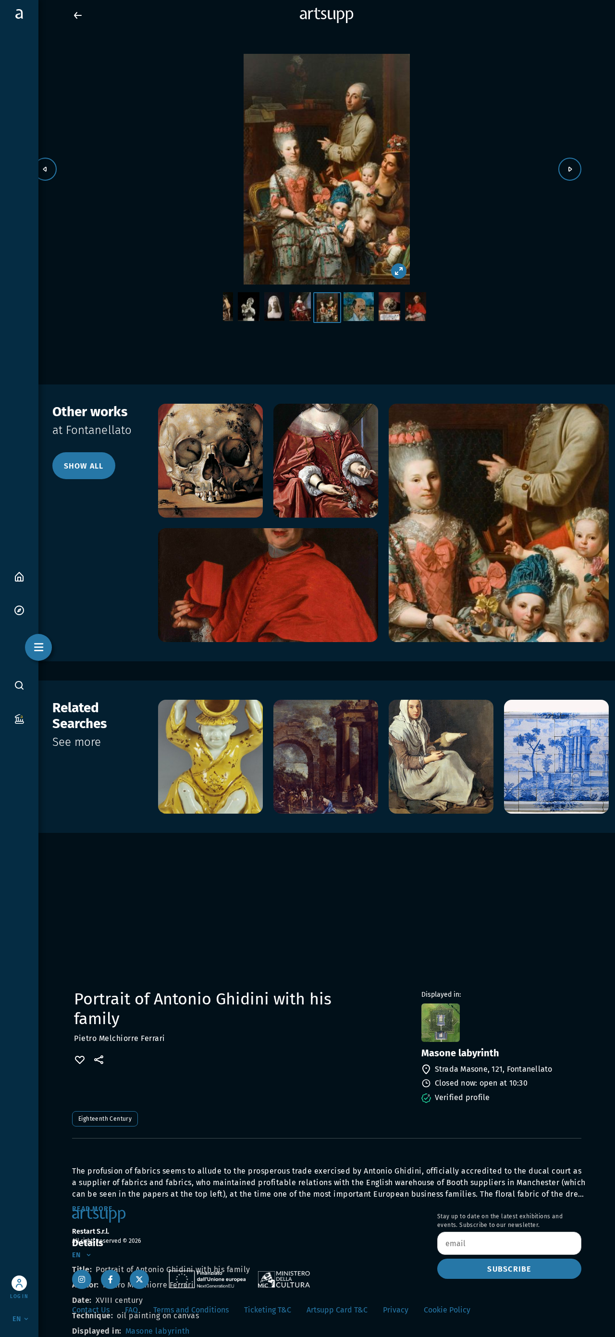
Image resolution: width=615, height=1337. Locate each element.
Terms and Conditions (191, 1309)
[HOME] (19, 576)
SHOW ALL (84, 465)
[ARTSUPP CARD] (19, 718)
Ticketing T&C (267, 1309)
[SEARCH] (19, 684)
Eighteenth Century (105, 1118)
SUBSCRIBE (509, 1269)
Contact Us (91, 1309)
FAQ (131, 1309)
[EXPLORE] (19, 609)
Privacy (395, 1309)
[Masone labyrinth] (500, 1022)
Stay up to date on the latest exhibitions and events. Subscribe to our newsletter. (500, 1220)
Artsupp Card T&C (337, 1309)
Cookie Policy (447, 1309)
